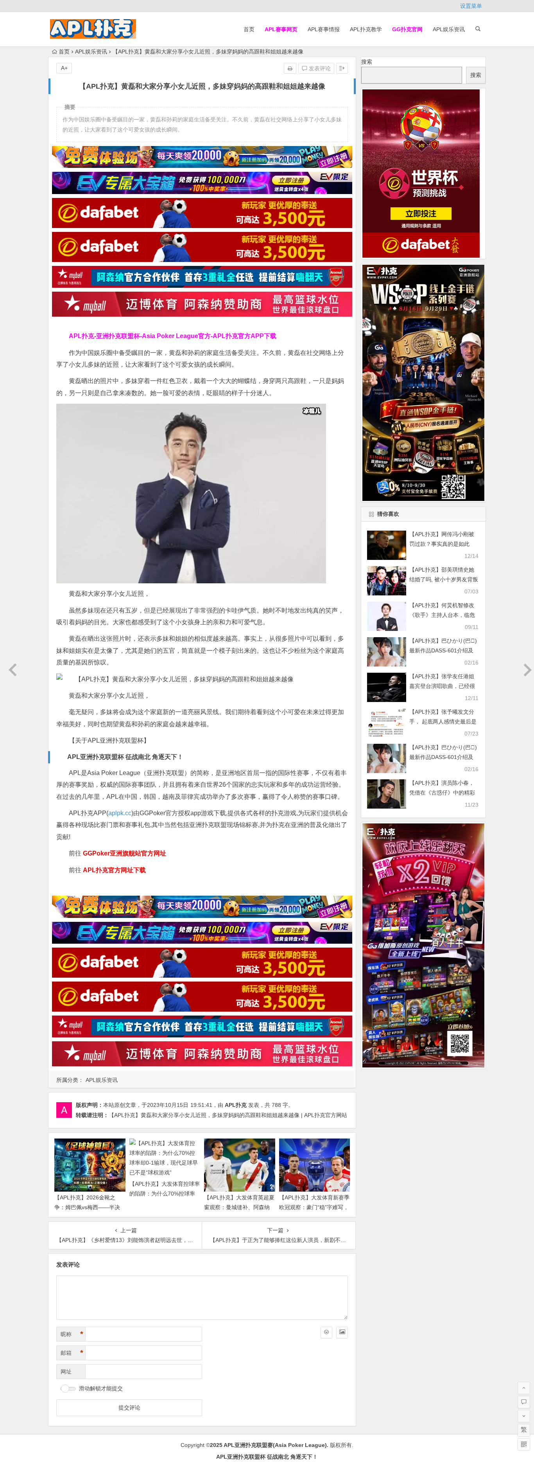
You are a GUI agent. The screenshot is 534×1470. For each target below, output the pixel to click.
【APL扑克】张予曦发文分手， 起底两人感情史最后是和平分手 (443, 721)
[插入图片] (342, 1332)
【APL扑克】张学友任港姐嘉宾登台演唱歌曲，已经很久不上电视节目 (442, 686)
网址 (66, 1371)
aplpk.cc (119, 813)
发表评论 (319, 68)
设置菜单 (471, 6)
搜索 (366, 62)
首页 (249, 29)
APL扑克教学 (366, 29)
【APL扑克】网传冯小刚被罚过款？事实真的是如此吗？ (441, 544)
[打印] (290, 68)
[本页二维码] (524, 1444)
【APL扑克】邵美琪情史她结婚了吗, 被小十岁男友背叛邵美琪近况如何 (443, 579)
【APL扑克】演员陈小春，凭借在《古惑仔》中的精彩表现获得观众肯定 (442, 792)
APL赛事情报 (324, 29)
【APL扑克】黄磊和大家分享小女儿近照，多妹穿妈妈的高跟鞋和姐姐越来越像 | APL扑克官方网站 (228, 1115)
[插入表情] (326, 1332)
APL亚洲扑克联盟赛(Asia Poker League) (275, 1445)
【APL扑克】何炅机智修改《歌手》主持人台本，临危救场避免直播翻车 (442, 615)
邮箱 (72, 1353)
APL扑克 (236, 1105)
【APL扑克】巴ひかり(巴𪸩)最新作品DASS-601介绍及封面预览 (443, 650)
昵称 (72, 1334)
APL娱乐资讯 (449, 29)
